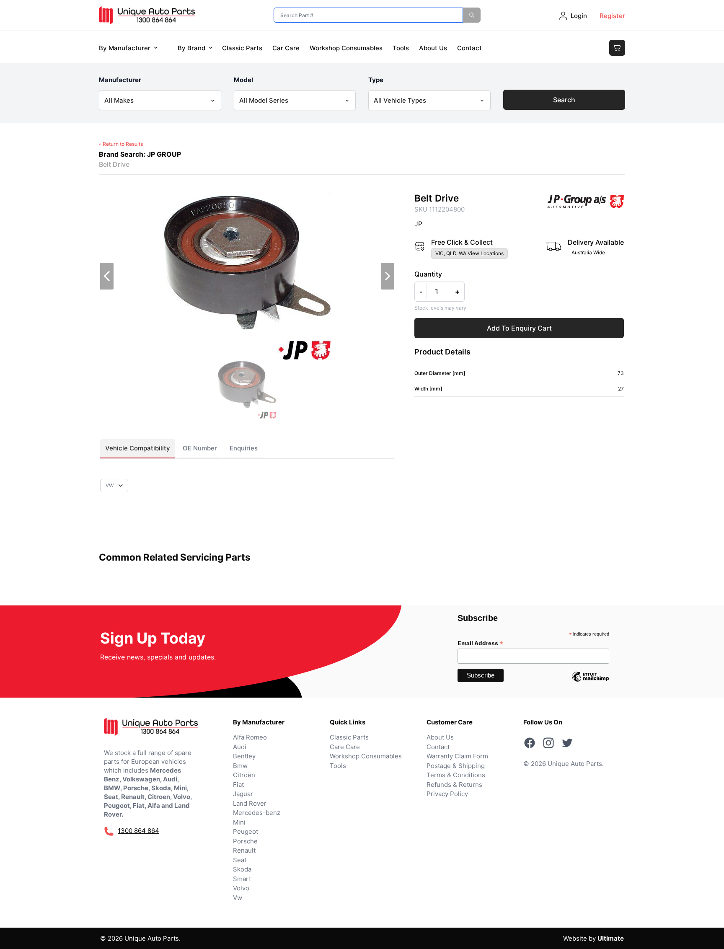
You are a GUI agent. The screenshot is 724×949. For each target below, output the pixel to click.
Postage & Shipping (456, 766)
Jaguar (243, 794)
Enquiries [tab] (244, 448)
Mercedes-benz (256, 813)
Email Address (480, 643)
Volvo (241, 888)
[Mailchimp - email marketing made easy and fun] (590, 683)
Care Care (345, 747)
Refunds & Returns (454, 785)
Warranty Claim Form (457, 756)
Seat (239, 860)
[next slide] (387, 276)
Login (579, 16)
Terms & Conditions (456, 775)
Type (375, 80)
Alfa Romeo (250, 737)
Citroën (244, 775)
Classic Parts (242, 48)
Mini (239, 822)
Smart (242, 879)
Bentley (244, 756)
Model (243, 80)
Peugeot (245, 831)
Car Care (286, 48)
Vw (237, 898)
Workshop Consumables (346, 48)
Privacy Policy (447, 794)
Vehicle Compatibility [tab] (137, 448)
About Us (433, 48)
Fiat (238, 785)
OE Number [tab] (200, 448)
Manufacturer (120, 80)
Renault (244, 850)
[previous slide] (107, 276)
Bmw (240, 766)
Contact (469, 48)
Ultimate (610, 938)
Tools (401, 48)
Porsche (245, 841)
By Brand (191, 48)
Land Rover (249, 803)
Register (612, 16)
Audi (239, 747)
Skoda (242, 869)
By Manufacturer (124, 48)
